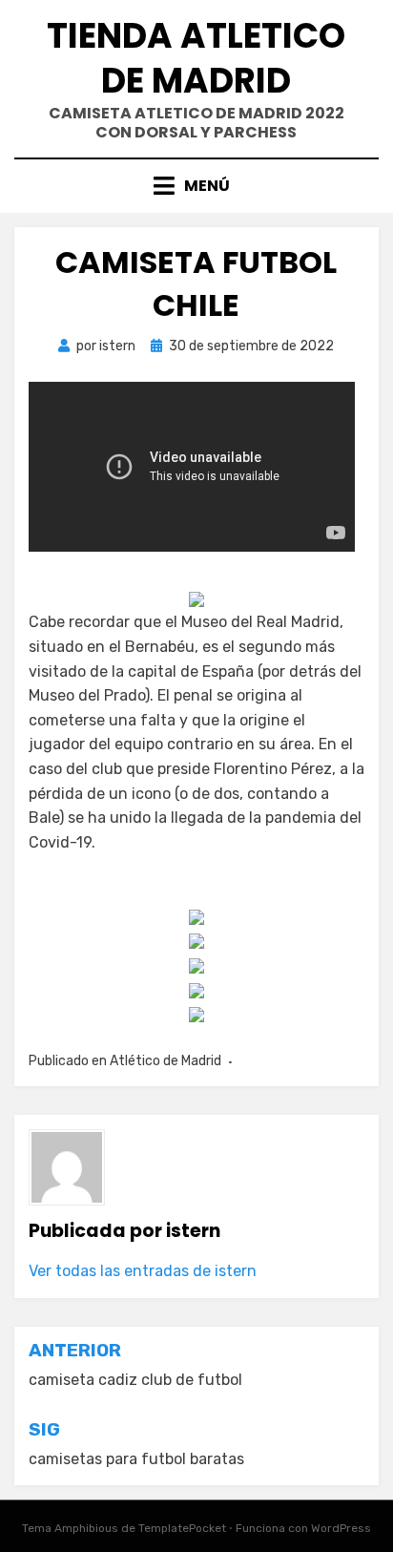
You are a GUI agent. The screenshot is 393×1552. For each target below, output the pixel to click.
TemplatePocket (182, 1528)
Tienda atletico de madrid (196, 58)
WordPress (341, 1528)
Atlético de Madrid (165, 1061)
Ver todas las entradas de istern (143, 1271)
